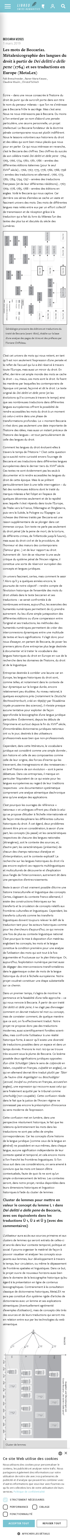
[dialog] (35, 1494)
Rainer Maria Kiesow (36, 78)
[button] (41, 6)
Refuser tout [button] (52, 1523)
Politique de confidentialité (29, 1491)
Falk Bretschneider (13, 78)
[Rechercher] (64, 6)
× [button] (65, 1453)
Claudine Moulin (12, 82)
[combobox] (60, 1453)
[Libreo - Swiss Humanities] (29, 6)
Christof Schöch (30, 82)
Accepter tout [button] (19, 1523)
